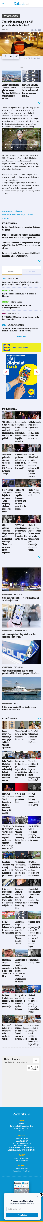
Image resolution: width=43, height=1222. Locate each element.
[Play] (5, 147)
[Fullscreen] (37, 147)
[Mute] (18, 147)
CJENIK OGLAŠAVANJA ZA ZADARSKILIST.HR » (22, 1148)
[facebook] (5, 56)
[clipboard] (16, 56)
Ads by (36, 150)
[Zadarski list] (21, 3)
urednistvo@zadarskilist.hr (21, 1158)
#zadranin (5, 218)
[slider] (22, 144)
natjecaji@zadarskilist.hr (21, 1145)
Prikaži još (21, 336)
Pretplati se (22, 1215)
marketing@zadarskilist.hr (23, 1143)
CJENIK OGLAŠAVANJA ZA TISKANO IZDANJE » (21, 1150)
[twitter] (11, 56)
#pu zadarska (7, 211)
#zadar (30, 215)
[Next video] (12, 147)
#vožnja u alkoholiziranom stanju (13, 215)
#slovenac (18, 211)
